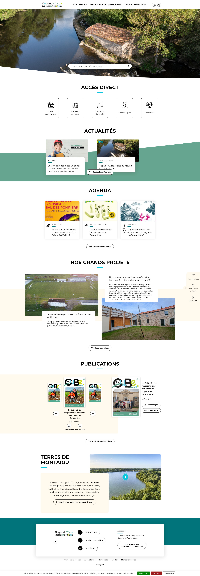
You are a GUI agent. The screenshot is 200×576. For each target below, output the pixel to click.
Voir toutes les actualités (100, 172)
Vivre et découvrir (135, 5)
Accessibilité (89, 560)
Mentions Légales (128, 560)
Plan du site (103, 560)
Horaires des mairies (94, 540)
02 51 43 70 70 (91, 532)
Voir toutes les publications (100, 441)
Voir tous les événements (100, 247)
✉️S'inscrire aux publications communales (132, 545)
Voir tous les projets (100, 348)
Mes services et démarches (105, 5)
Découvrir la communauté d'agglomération (74, 502)
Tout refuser (156, 573)
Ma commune (79, 5)
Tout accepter (143, 573)
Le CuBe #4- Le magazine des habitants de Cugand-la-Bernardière (149, 389)
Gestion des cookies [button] (72, 560)
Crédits (115, 560)
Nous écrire (90, 549)
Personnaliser (169, 573)
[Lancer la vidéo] (125, 477)
